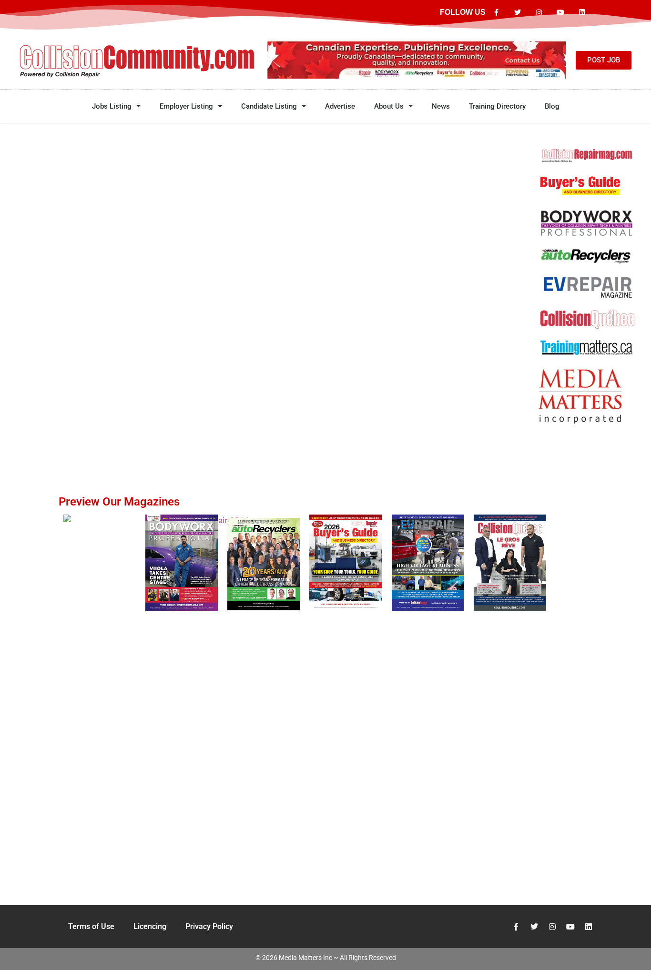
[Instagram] (539, 12)
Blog (552, 106)
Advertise (340, 106)
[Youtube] (560, 12)
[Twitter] (518, 12)
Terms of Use (91, 926)
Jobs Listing (112, 106)
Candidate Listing (269, 106)
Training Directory (497, 106)
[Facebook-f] (496, 12)
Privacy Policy (209, 926)
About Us (389, 106)
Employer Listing (186, 106)
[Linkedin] (581, 12)
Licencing (149, 926)
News (441, 106)
